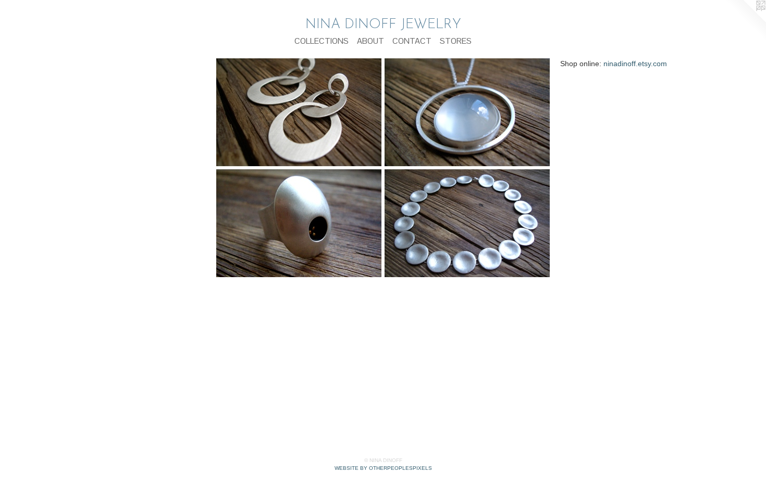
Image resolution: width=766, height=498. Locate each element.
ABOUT (370, 40)
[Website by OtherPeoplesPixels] (745, 21)
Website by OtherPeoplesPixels (383, 468)
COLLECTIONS (321, 40)
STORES (456, 40)
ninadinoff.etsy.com (635, 63)
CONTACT (411, 40)
